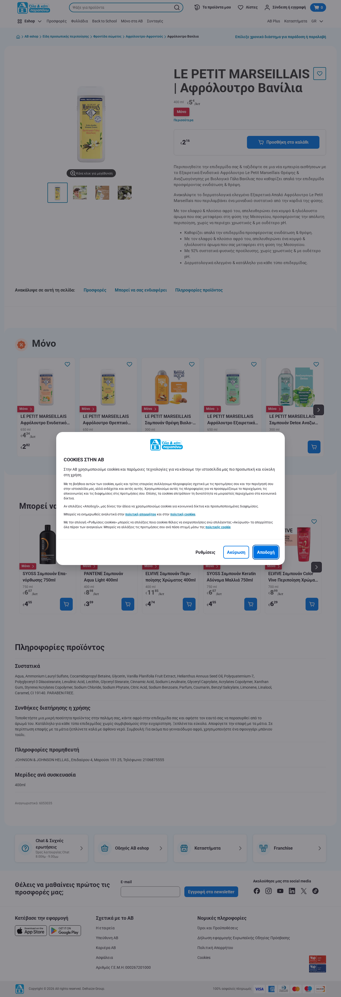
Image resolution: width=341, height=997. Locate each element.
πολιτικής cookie (217, 527)
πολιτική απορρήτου (140, 514)
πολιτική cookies (182, 514)
